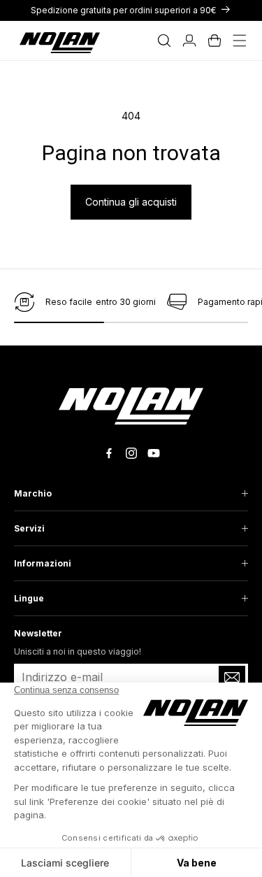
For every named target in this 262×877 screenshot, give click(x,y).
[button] (164, 41)
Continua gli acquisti (131, 202)
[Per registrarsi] (232, 677)
